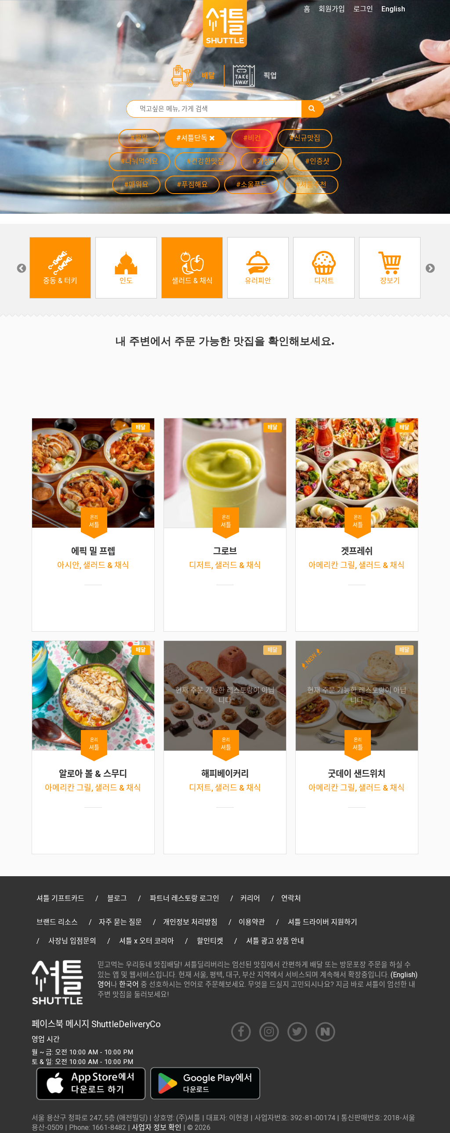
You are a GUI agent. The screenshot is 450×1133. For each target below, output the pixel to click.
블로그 (117, 898)
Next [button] (429, 267)
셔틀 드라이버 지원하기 (322, 922)
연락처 (291, 898)
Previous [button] (20, 267)
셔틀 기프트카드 (60, 898)
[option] (60, 268)
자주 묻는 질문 (120, 922)
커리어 (250, 898)
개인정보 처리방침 (190, 922)
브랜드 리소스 (57, 922)
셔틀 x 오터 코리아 (146, 941)
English (393, 9)
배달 (208, 76)
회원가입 (332, 9)
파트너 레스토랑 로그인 (184, 898)
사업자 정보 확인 (156, 1127)
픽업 (270, 76)
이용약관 (252, 922)
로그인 (363, 9)
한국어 (129, 984)
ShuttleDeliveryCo (126, 1024)
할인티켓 (210, 941)
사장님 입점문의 (72, 941)
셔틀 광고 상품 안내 (275, 941)
